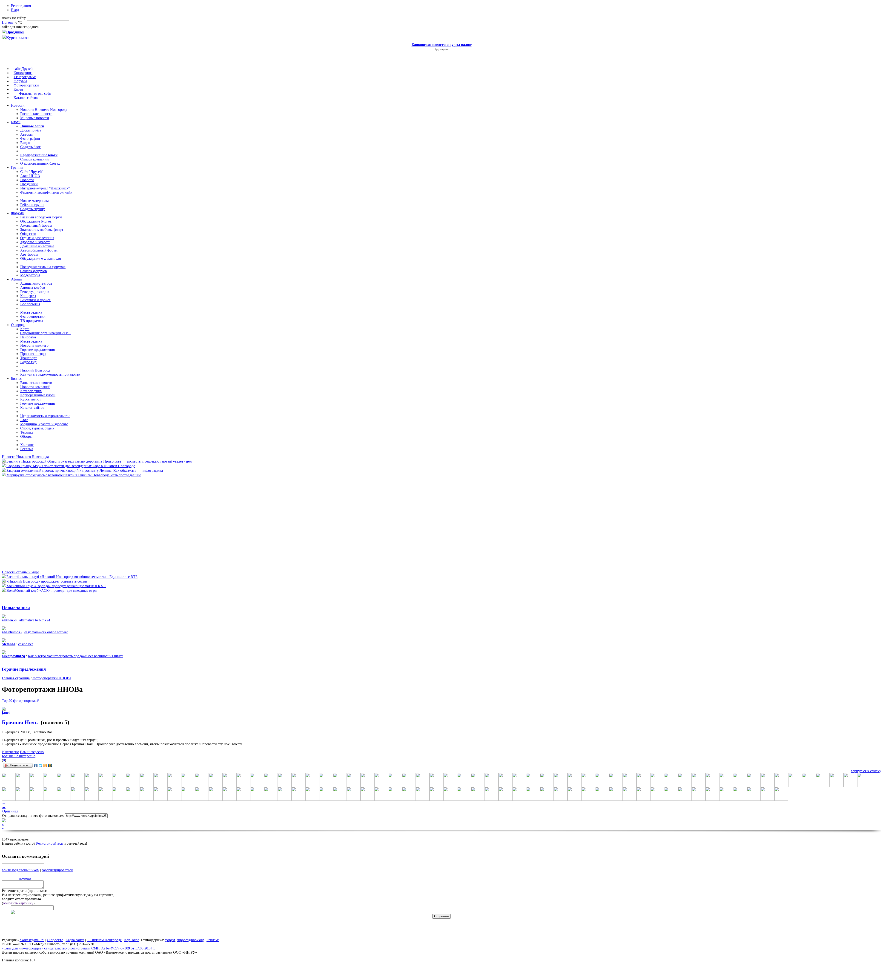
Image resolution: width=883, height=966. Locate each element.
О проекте (55, 940)
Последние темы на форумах (43, 267)
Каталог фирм (31, 391)
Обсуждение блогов (36, 221)
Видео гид (28, 362)
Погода (7, 22)
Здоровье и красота (35, 242)
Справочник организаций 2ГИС (45, 333)
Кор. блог (131, 940)
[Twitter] (40, 766)
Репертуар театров (34, 292)
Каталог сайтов (26, 98)
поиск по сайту (14, 18)
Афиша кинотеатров (36, 283)
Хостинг (27, 445)
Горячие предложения (37, 350)
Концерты (28, 296)
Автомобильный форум (38, 250)
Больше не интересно (18, 756)
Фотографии (30, 138)
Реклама (26, 449)
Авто (24, 420)
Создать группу (32, 209)
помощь (25, 878)
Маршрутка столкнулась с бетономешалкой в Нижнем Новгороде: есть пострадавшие (73, 475)
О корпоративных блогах (40, 163)
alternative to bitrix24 (34, 620)
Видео (25, 143)
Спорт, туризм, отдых (37, 428)
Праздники (29, 184)
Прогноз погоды (33, 354)
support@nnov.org (190, 940)
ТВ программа (25, 77)
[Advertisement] (29, 523)
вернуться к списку (866, 771)
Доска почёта (30, 130)
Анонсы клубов (32, 287)
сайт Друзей (23, 69)
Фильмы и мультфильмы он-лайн (46, 192)
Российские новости (36, 114)
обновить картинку (18, 903)
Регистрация (21, 6)
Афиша (16, 279)
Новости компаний (35, 387)
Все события (30, 304)
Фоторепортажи (26, 85)
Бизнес (16, 378)
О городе (18, 325)
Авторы (26, 134)
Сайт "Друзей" (31, 172)
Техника (26, 432)
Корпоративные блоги (37, 395)
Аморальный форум (36, 225)
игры (38, 93)
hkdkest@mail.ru (32, 940)
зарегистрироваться (57, 870)
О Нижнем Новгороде (104, 940)
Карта (18, 89)
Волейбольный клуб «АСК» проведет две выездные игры (51, 590)
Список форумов (33, 271)
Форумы (20, 81)
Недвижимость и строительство (45, 416)
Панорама (28, 337)
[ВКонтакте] (35, 766)
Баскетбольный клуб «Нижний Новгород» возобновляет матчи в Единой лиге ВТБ (72, 577)
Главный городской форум (41, 217)
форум (170, 940)
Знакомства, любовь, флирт (41, 229)
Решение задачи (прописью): (24, 891)
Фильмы (25, 93)
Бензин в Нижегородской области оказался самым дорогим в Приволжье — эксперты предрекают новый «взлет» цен (99, 461)
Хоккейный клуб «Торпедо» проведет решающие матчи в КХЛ (56, 586)
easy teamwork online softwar (46, 632)
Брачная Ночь (20, 722)
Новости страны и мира (20, 572)
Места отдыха (31, 312)
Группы (17, 167)
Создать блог (30, 147)
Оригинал (10, 811)
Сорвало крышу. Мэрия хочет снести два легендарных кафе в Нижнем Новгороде (70, 466)
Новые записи (16, 607)
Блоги (15, 122)
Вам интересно (32, 752)
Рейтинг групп (32, 205)
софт (48, 93)
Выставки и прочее (35, 300)
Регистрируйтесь (49, 843)
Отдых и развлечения (37, 238)
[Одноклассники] (45, 766)
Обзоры (26, 436)
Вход (15, 10)
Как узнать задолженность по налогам (50, 374)
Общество (28, 234)
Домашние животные (37, 246)
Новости (18, 105)
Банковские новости (36, 383)
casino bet (25, 644)
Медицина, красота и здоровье (44, 424)
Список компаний (34, 159)
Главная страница (16, 678)
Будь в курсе (441, 49)
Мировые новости (34, 118)
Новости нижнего (34, 345)
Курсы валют (30, 399)
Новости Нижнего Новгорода (43, 109)
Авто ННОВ (30, 176)
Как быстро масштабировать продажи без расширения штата (75, 656)
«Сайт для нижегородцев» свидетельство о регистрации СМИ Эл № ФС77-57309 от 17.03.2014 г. (78, 948)
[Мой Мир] (50, 766)
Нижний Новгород (35, 370)
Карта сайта (75, 940)
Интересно (10, 752)
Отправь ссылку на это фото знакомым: (33, 815)
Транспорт (28, 358)
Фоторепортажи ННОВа (51, 678)
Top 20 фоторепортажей (20, 701)
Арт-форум (29, 254)
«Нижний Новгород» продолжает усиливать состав (47, 581)
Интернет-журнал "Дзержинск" (45, 188)
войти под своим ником (20, 870)
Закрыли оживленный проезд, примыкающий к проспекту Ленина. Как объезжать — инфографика (84, 470)
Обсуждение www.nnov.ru (40, 258)
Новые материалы (34, 201)
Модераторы (30, 275)
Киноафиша (23, 73)
